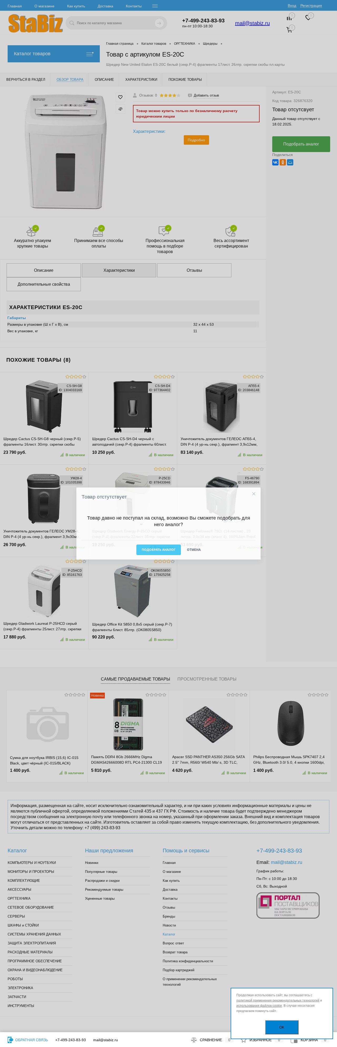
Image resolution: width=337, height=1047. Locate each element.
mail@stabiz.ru (105, 1040)
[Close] (254, 494)
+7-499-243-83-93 (70, 1040)
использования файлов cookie (259, 1006)
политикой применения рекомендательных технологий (277, 1000)
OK (281, 1027)
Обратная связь (31, 1040)
